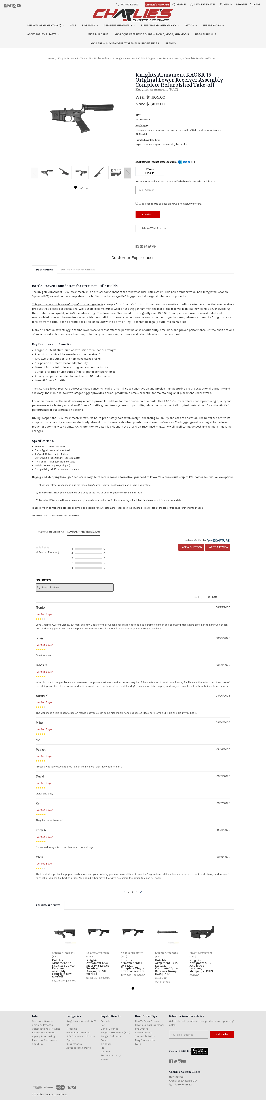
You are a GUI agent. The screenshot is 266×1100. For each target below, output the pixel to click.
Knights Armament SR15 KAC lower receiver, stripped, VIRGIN (201, 965)
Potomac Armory (111, 1055)
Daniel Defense (109, 1028)
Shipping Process (42, 1025)
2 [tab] (81, 187)
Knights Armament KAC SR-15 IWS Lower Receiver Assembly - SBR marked (97, 967)
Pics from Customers (44, 1040)
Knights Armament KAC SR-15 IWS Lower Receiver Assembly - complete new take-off (63, 968)
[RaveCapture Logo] (218, 540)
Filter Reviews (44, 579)
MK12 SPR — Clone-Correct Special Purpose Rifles (124, 43)
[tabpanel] (47, 173)
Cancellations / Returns (46, 1028)
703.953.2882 (130, 4)
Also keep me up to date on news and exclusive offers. (170, 203)
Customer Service (42, 1021)
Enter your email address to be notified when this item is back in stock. (177, 181)
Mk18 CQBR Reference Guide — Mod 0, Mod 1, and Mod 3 (152, 34)
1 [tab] (75, 187)
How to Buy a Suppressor (149, 1025)
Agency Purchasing (43, 1036)
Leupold (105, 1051)
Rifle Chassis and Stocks (159, 25)
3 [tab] (87, 187)
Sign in (227, 4)
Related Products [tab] (48, 905)
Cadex (104, 1040)
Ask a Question (191, 547)
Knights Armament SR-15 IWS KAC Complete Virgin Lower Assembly (132, 965)
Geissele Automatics (118, 25)
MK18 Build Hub (98, 34)
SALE (73, 25)
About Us (37, 1044)
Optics (190, 25)
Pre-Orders (141, 1028)
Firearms (89, 25)
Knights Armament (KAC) (44, 25)
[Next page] (140, 891)
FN (102, 1047)
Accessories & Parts (42, 34)
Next (127, 172)
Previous (34, 172)
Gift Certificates (204, 4)
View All (105, 1059)
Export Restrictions (43, 1032)
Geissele (105, 1021)
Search (181, 4)
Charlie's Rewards (157, 4)
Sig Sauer (106, 1044)
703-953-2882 (183, 1084)
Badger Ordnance (111, 1036)
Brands (170, 43)
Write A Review (218, 547)
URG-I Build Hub (205, 34)
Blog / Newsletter (145, 1040)
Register (241, 4)
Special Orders (143, 1032)
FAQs (138, 1044)
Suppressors (212, 25)
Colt (103, 1025)
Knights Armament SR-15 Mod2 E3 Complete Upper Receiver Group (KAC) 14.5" (167, 967)
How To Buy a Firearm (147, 1021)
